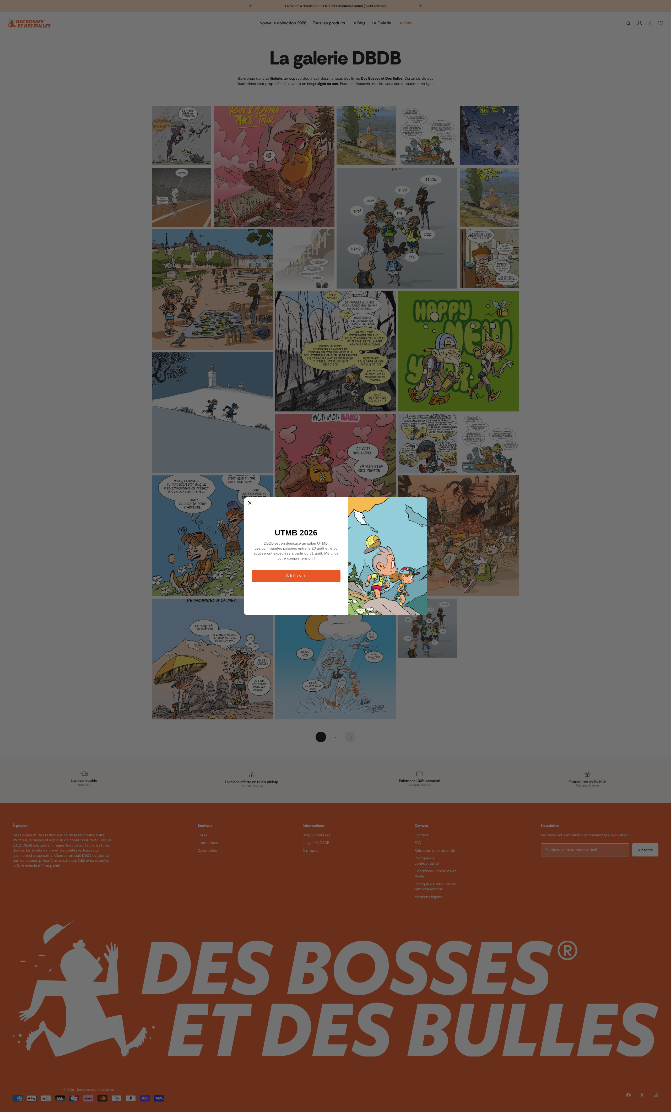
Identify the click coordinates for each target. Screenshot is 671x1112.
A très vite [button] (296, 575)
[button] (250, 503)
